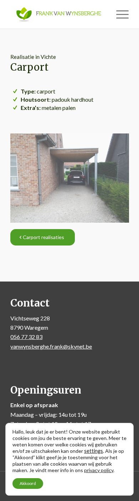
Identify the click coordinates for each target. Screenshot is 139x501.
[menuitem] (119, 14)
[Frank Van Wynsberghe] (57, 14)
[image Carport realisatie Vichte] (72, 180)
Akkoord (28, 483)
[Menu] (119, 14)
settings (93, 451)
